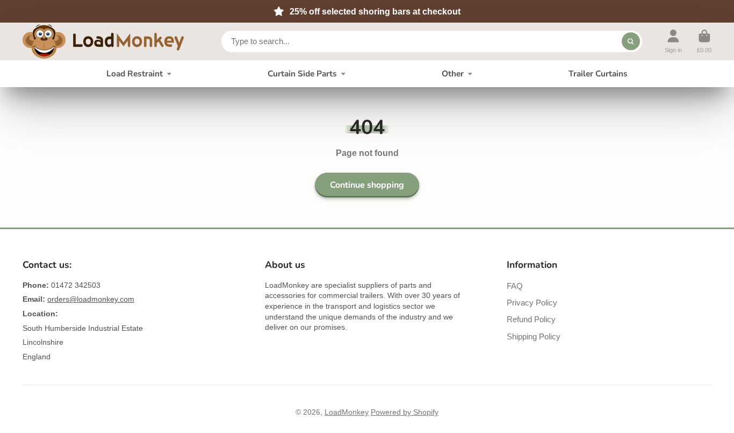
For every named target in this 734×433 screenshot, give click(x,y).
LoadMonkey (347, 412)
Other (453, 73)
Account (673, 41)
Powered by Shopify (404, 412)
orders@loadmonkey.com (90, 299)
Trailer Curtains (598, 73)
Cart (704, 41)
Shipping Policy (533, 336)
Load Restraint (134, 73)
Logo (103, 42)
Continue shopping (367, 185)
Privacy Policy (532, 302)
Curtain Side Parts (302, 73)
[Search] (631, 41)
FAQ (515, 285)
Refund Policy (531, 319)
